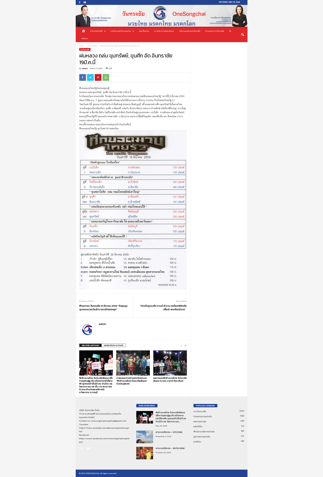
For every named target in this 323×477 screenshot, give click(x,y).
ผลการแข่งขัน (199, 421)
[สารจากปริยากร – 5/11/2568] (144, 437)
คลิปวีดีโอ (197, 426)
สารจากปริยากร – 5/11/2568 (169, 432)
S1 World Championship (164, 31)
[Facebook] (80, 2)
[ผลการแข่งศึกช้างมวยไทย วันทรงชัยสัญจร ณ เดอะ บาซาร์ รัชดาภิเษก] (170, 363)
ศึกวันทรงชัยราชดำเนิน (204, 431)
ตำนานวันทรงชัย (96, 31)
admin (85, 68)
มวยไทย (197, 441)
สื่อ (230, 31)
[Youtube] (85, 2)
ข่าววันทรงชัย (92, 46)
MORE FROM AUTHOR (113, 345)
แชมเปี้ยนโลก (144, 31)
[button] (242, 34)
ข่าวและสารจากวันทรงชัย (214, 31)
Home (81, 46)
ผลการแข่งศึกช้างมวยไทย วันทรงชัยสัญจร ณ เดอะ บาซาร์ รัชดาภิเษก (170, 379)
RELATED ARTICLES (90, 345)
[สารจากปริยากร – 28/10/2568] (144, 453)
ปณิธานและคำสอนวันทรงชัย (189, 31)
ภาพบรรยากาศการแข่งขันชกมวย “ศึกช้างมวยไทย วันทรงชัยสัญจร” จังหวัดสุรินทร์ (131, 380)
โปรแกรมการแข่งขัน (202, 416)
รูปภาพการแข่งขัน (201, 436)
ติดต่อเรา (85, 38)
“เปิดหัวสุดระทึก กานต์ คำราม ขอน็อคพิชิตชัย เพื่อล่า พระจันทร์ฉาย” (163, 307)
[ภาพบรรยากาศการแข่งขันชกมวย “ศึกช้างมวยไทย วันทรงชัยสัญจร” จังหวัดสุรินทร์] (133, 363)
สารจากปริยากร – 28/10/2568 (170, 448)
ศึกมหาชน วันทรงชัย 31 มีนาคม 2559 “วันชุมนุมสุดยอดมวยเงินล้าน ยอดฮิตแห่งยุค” (103, 307)
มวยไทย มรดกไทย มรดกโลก (120, 31)
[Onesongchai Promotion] (161, 16)
